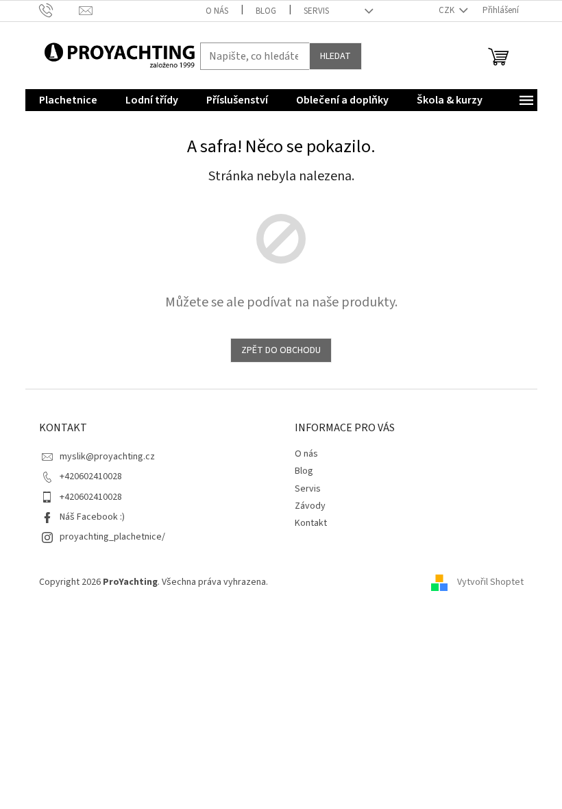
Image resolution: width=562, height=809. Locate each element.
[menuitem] (68, 100)
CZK (447, 10)
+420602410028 (91, 476)
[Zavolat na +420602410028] (59, 10)
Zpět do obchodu (281, 350)
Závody (310, 506)
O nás (217, 11)
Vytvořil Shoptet (490, 583)
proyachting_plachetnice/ (112, 537)
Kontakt (311, 523)
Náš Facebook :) (92, 517)
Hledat (335, 56)
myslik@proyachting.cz (107, 456)
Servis (316, 11)
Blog (266, 11)
